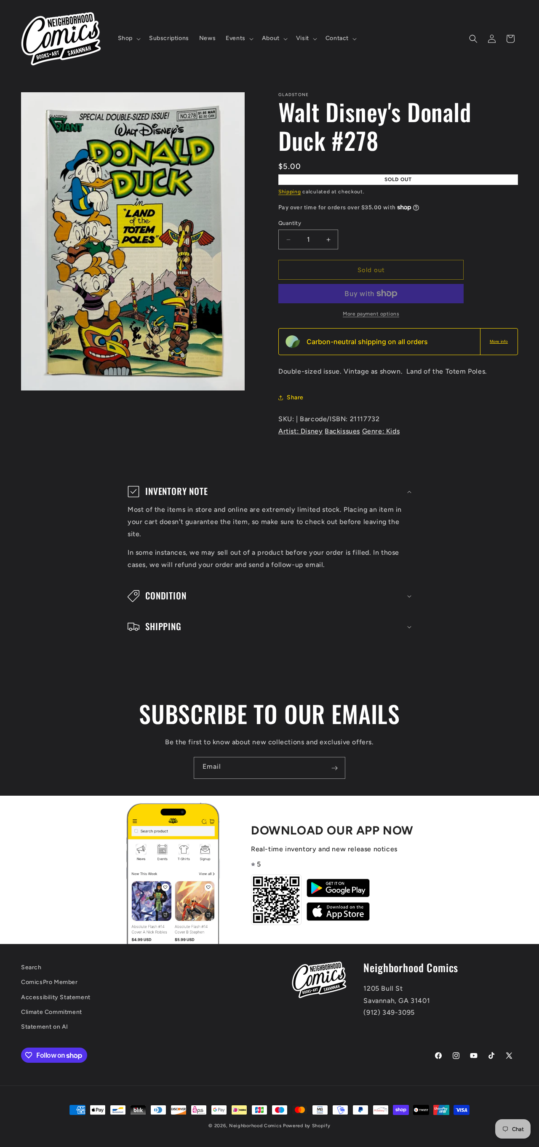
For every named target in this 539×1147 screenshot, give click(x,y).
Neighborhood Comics (255, 1125)
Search (31, 967)
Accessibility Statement (56, 997)
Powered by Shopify (307, 1125)
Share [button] (295, 397)
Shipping (289, 192)
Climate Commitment (51, 1012)
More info (499, 341)
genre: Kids (381, 431)
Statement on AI (44, 1026)
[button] (128, 38)
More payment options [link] (371, 314)
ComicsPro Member (49, 982)
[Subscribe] (334, 768)
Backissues (342, 431)
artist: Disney (300, 431)
